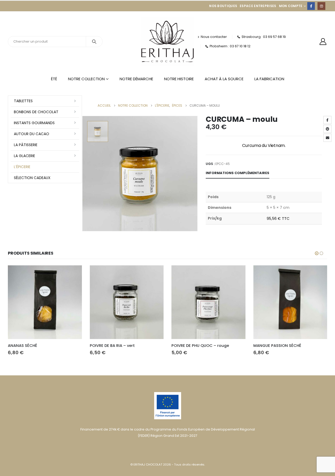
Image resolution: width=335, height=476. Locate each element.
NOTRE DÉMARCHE (136, 79)
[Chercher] (94, 41)
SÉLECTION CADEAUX (32, 177)
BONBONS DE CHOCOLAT (36, 111)
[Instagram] (321, 6)
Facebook (327, 120)
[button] (316, 253)
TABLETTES (23, 101)
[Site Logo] (167, 41)
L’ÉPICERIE (22, 166)
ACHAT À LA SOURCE (224, 79)
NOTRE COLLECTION (86, 79)
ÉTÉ (54, 79)
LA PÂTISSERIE (25, 144)
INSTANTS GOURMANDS (34, 122)
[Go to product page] (45, 302)
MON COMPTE (291, 6)
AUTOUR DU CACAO (31, 133)
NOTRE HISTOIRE (179, 79)
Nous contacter (214, 37)
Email (327, 138)
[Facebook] (311, 6)
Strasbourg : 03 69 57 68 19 (264, 37)
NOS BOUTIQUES (223, 6)
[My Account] (323, 41)
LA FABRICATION (269, 79)
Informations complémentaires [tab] (237, 172)
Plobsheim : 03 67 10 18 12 (230, 46)
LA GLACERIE (24, 155)
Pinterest (327, 129)
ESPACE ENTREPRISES (258, 6)
